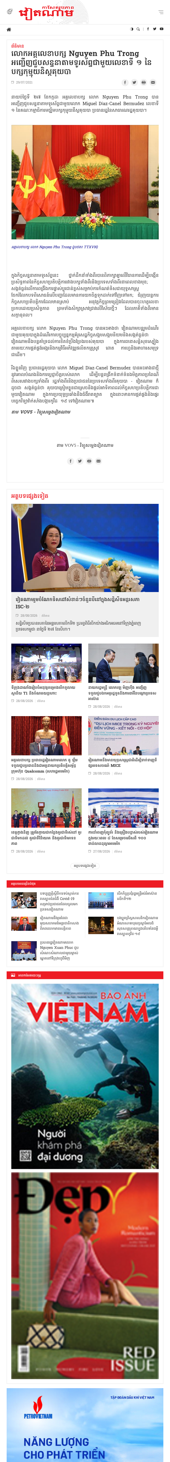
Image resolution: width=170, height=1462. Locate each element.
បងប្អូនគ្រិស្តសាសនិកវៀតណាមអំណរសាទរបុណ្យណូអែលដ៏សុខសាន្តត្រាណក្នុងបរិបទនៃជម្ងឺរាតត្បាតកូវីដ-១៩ (137, 926)
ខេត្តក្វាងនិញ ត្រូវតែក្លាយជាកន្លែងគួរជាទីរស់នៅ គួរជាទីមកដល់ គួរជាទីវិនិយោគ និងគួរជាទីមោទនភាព (46, 838)
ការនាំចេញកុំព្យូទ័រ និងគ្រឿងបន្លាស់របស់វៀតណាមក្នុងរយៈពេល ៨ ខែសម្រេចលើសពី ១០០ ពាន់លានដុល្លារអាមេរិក (123, 838)
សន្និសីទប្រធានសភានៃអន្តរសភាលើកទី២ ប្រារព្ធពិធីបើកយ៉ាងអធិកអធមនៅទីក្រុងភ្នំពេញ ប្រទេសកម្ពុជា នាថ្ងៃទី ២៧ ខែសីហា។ (78, 627)
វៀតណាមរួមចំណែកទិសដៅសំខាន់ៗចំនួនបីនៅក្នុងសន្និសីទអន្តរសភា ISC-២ (78, 603)
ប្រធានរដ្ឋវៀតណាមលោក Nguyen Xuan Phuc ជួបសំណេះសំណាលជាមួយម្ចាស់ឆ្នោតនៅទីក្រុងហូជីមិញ (59, 950)
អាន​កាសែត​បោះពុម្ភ (29, 975)
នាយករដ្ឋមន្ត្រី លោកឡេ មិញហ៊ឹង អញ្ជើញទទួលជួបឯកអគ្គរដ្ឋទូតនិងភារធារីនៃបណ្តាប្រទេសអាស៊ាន (122, 693)
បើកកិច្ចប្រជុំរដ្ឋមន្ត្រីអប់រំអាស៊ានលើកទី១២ (137, 896)
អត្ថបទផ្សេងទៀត (29, 496)
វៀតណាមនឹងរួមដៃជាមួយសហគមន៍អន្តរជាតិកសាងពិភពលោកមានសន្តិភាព (59, 923)
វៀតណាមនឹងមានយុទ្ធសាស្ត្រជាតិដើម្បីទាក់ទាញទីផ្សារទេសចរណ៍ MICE (122, 763)
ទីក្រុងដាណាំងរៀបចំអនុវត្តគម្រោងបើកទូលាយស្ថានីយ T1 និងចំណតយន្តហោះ (43, 690)
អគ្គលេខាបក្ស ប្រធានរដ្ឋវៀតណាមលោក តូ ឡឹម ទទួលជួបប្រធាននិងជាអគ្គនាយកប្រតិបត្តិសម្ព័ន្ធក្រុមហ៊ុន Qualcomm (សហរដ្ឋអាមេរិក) (44, 766)
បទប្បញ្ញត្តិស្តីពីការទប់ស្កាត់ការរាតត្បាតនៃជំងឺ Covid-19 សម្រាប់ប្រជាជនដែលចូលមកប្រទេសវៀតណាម (59, 901)
